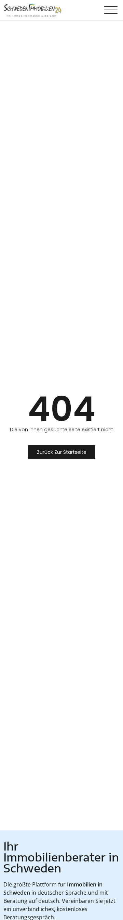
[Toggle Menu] (111, 10)
